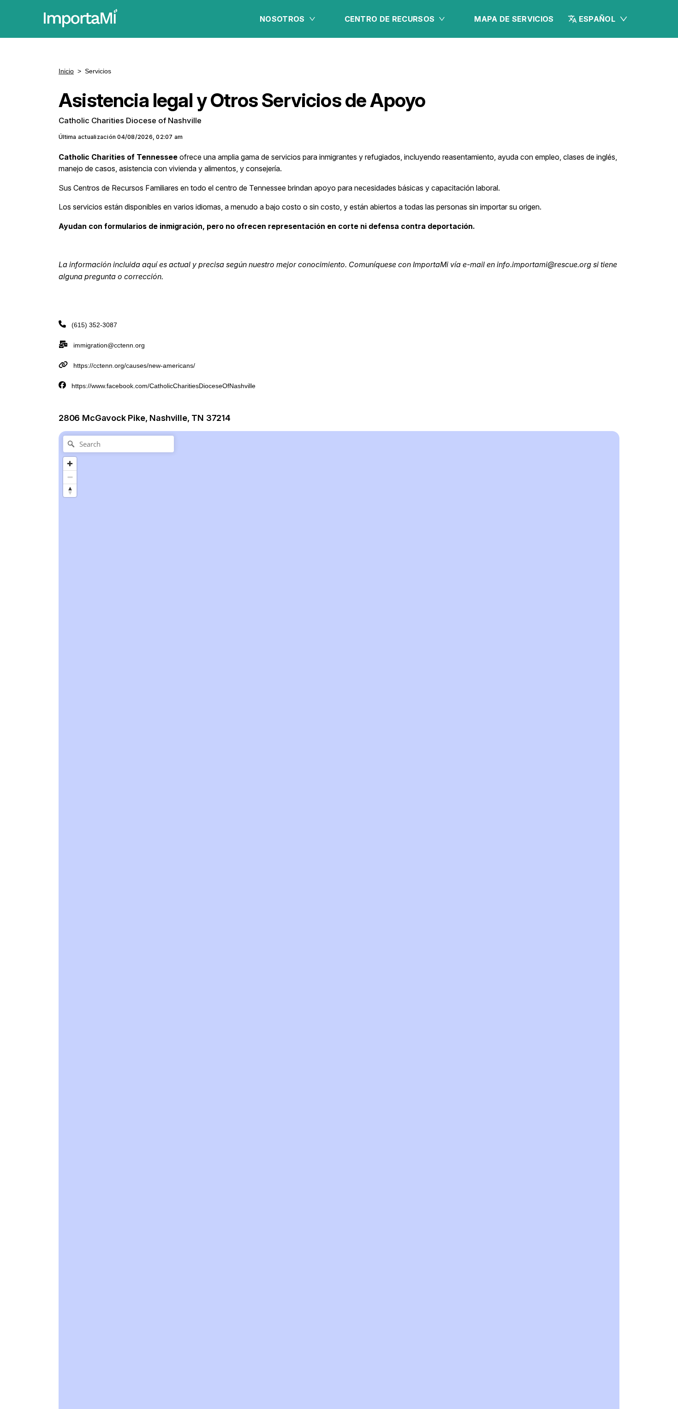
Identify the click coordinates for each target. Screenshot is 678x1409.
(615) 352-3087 (94, 325)
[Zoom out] (70, 477)
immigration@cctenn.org (109, 345)
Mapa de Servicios (513, 19)
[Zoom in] (70, 463)
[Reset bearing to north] (70, 490)
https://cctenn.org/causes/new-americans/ (134, 365)
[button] (598, 19)
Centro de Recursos (390, 19)
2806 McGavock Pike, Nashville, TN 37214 (145, 418)
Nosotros (282, 19)
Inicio (66, 71)
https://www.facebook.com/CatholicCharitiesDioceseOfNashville (163, 386)
